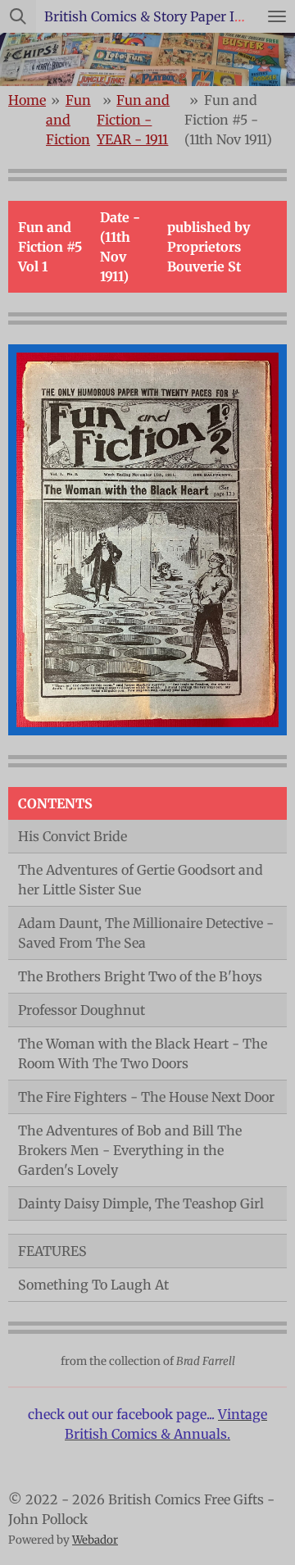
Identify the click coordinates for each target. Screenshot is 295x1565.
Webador (95, 1540)
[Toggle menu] (277, 16)
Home (27, 100)
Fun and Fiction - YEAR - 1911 (133, 120)
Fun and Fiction (68, 120)
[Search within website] (18, 16)
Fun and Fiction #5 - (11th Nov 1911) (228, 120)
